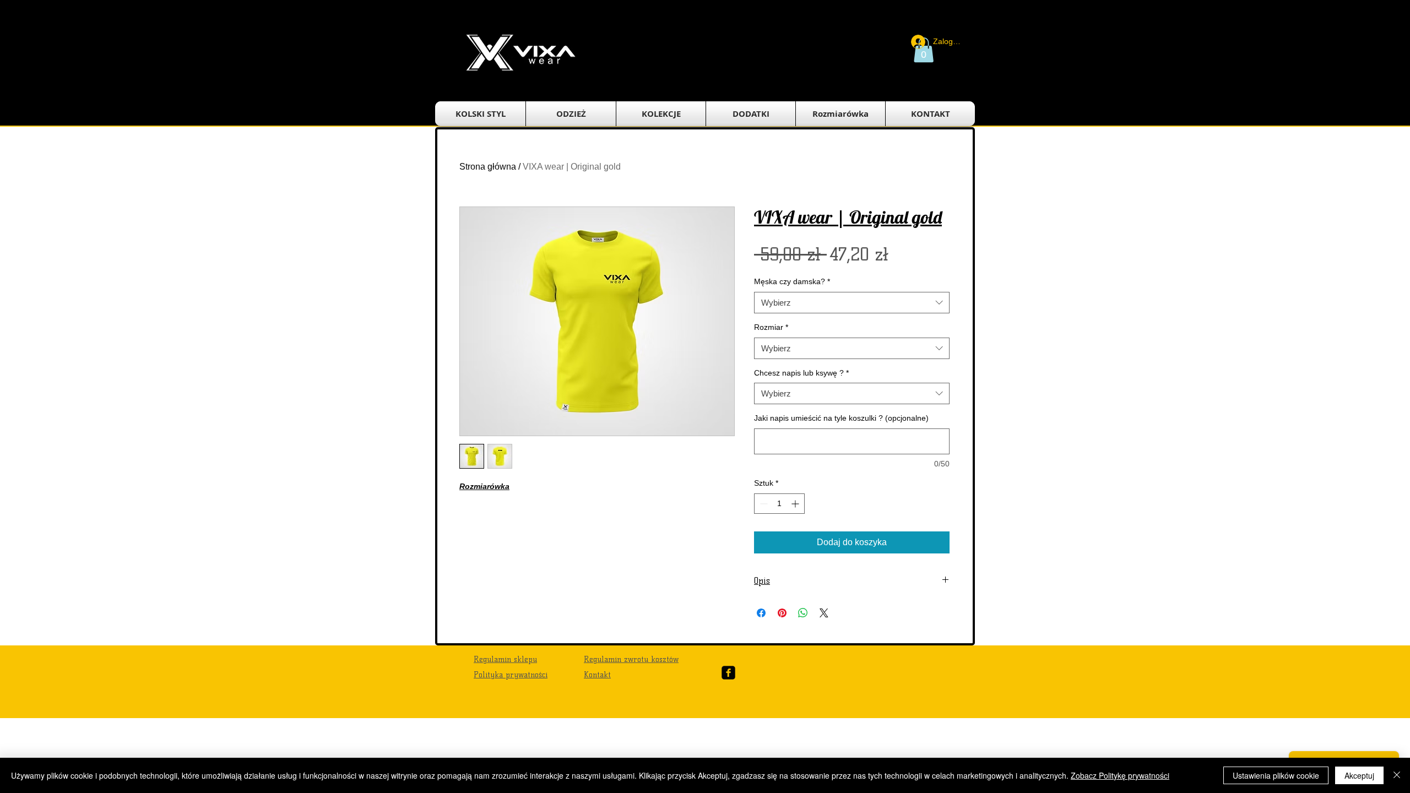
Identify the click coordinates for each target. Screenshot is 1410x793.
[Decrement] (762, 503)
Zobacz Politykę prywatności (1120, 775)
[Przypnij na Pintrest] (782, 613)
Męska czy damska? (792, 281)
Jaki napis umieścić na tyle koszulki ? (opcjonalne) (841, 418)
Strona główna (487, 166)
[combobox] (852, 302)
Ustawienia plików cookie (1276, 775)
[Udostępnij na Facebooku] (761, 613)
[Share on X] (824, 613)
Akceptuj (1359, 775)
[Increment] (796, 503)
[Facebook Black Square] (728, 673)
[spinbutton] (779, 503)
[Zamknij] (1396, 775)
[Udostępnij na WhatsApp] (803, 613)
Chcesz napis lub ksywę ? (801, 372)
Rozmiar (771, 327)
